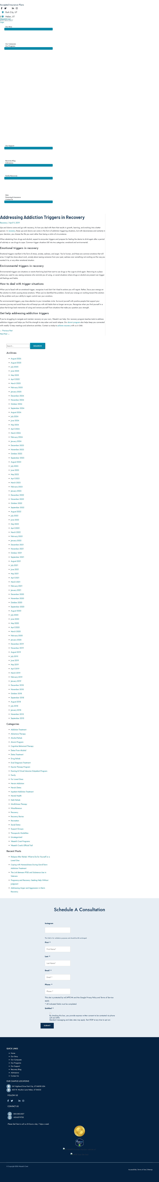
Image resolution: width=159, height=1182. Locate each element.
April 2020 (15, 627)
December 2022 (17, 495)
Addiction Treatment (18, 729)
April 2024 (15, 429)
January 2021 (16, 590)
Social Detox (15, 824)
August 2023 (16, 462)
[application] (13, 27)
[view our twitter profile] (5, 8)
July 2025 (14, 366)
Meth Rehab (15, 800)
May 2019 (15, 664)
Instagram (49, 923)
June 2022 (15, 519)
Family (13, 775)
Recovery (3, 222)
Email (48, 970)
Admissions (15, 1072)
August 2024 (16, 412)
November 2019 (17, 648)
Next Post (5, 334)
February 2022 (17, 536)
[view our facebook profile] (1, 8)
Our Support (15, 1066)
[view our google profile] (9, 8)
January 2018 (16, 710)
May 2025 (15, 375)
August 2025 (16, 362)
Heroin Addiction (17, 783)
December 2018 (17, 685)
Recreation (15, 820)
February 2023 (16, 486)
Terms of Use (142, 1169)
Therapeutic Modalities (19, 833)
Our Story (14, 1056)
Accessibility (132, 1169)
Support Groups (17, 829)
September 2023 (17, 458)
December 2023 (17, 445)
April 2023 (15, 478)
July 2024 (14, 416)
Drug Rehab (15, 758)
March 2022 (16, 532)
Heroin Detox (16, 787)
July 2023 (14, 466)
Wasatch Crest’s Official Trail (22, 845)
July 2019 (14, 656)
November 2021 (17, 548)
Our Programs (16, 1063)
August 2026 (16, 358)
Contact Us (15, 1076)
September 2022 (17, 507)
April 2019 (15, 668)
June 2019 (15, 660)
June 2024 (15, 420)
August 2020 (16, 610)
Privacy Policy (92, 997)
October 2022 (16, 503)
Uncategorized (16, 837)
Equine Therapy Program (20, 767)
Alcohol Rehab (16, 738)
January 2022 (16, 540)
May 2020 (15, 623)
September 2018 (17, 697)
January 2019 (16, 681)
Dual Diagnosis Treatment (21, 762)
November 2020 (17, 598)
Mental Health (16, 795)
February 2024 (17, 437)
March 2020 (16, 631)
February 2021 (16, 586)
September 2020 (17, 606)
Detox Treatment (17, 754)
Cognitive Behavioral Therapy (22, 746)
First (48, 942)
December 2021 (17, 544)
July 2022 (14, 515)
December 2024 (17, 395)
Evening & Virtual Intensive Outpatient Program (29, 771)
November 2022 (17, 499)
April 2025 (15, 379)
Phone (48, 984)
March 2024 (16, 433)
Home (13, 1053)
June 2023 (15, 470)
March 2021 (15, 582)
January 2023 (16, 491)
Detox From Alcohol (18, 750)
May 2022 (15, 524)
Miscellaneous (16, 808)
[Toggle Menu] (28, 29)
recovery (11, 231)
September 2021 (17, 557)
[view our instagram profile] (16, 8)
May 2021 (15, 573)
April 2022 (15, 528)
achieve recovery (64, 325)
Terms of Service (107, 997)
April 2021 (15, 577)
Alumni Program (17, 742)
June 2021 (15, 569)
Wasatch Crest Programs (20, 841)
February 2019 (16, 677)
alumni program (74, 322)
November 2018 (17, 689)
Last (47, 956)
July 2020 (14, 615)
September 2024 (17, 408)
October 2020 (16, 602)
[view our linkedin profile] (13, 8)
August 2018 (16, 701)
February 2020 (17, 635)
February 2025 (17, 387)
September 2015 (17, 718)
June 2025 (15, 371)
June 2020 (15, 619)
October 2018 (16, 693)
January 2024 (16, 441)
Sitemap (150, 1169)
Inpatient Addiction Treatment (22, 791)
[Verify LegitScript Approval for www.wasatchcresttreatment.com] (80, 1146)
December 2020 (17, 594)
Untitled (49, 1008)
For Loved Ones (17, 779)
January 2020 (16, 639)
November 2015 (17, 714)
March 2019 (15, 673)
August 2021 (16, 561)
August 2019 (16, 652)
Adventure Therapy (18, 734)
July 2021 (14, 565)
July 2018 (14, 706)
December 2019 (17, 644)
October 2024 (16, 404)
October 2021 (16, 553)
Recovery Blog (16, 1069)
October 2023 (16, 453)
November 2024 (17, 400)
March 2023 (15, 482)
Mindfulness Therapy (19, 804)
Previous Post (6, 330)
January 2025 (16, 391)
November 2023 (17, 449)
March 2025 (16, 383)
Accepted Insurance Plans (12, 4)
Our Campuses (16, 1059)
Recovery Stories (17, 816)
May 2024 (15, 424)
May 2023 (15, 474)
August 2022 (16, 511)
